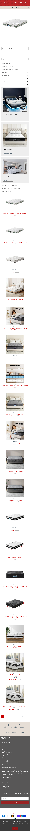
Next (22, 716)
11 (14, 716)
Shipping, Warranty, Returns (7, 752)
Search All (3, 745)
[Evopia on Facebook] (2, 777)
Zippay (3, 757)
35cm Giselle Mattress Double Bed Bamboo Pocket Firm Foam (15, 587)
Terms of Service (5, 761)
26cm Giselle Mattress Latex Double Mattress (15, 357)
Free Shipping (4, 754)
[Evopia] (14, 8)
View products (8, 118)
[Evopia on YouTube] (3, 777)
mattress (13, 40)
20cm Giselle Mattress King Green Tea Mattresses (15, 213)
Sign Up (15, 802)
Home (7, 40)
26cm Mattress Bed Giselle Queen (15, 500)
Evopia (9, 813)
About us (3, 746)
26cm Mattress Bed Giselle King (15, 471)
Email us (3, 749)
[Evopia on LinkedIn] (8, 777)
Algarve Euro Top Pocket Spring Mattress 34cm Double (15, 675)
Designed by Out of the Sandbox (18, 813)
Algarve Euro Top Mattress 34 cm (15, 646)
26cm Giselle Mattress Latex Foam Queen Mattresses (15, 385)
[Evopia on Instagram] (7, 777)
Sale (2, 764)
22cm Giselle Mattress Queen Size (15, 299)
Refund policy (4, 763)
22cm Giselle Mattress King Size (15, 271)
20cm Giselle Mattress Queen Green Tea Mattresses (15, 242)
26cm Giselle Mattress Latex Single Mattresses (15, 443)
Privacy (3, 751)
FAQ (2, 758)
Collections (3, 748)
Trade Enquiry (4, 760)
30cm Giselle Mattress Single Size (15, 557)
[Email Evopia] (10, 777)
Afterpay (3, 755)
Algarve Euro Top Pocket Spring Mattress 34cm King (15, 706)
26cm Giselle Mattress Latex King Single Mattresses (14, 328)
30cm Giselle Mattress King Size (15, 529)
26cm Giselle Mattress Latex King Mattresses (15, 414)
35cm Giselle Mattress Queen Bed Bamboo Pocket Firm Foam (15, 617)
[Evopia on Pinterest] (5, 777)
